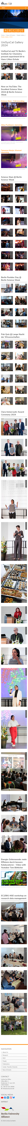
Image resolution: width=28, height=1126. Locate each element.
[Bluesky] (14, 1097)
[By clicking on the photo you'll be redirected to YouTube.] (14, 133)
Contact (5, 1076)
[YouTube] (2, 1098)
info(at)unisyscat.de (8, 1088)
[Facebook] (5, 1098)
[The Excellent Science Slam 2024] (14, 109)
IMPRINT (4, 1102)
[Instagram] (11, 1098)
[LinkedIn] (8, 1098)
